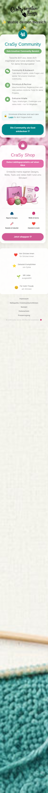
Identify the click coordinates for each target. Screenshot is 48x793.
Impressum (24, 299)
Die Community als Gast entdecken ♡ (22, 129)
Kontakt (24, 307)
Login (11, 117)
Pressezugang (24, 315)
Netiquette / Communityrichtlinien (24, 303)
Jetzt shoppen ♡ (23, 236)
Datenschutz (24, 311)
